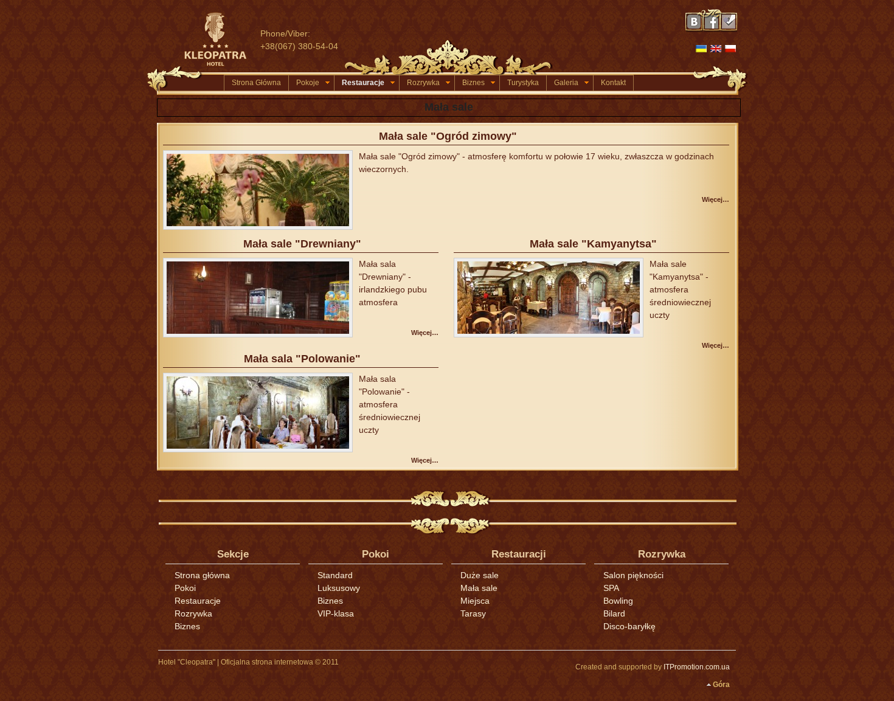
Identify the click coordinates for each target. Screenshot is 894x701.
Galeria (566, 82)
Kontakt (613, 82)
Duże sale (479, 575)
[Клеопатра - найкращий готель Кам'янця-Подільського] (220, 39)
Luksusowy (338, 588)
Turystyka (523, 82)
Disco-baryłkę (629, 626)
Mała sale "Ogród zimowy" (448, 136)
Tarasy (473, 613)
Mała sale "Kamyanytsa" (593, 244)
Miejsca (475, 601)
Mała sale (478, 588)
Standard (335, 575)
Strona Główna (256, 82)
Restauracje (363, 82)
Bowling (618, 601)
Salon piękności (633, 575)
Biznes (473, 82)
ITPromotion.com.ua (697, 667)
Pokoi (185, 588)
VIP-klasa (335, 613)
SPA (611, 588)
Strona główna (202, 575)
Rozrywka (423, 82)
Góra (721, 684)
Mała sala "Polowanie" (302, 359)
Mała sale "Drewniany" (302, 244)
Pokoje (307, 82)
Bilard (614, 613)
